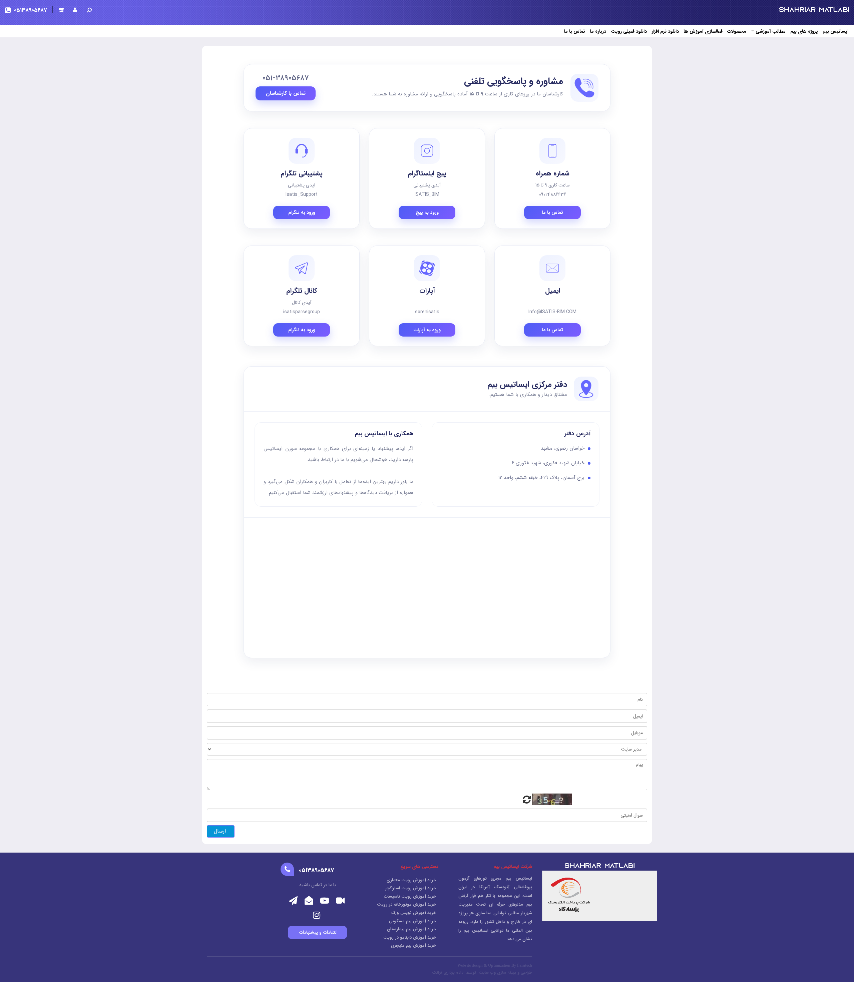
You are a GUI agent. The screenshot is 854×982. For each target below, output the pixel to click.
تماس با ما (574, 31)
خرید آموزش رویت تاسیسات (410, 896)
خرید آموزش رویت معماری (411, 880)
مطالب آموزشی (771, 31)
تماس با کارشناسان (286, 93)
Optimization (499, 965)
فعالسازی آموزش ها (703, 31)
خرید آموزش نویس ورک (413, 912)
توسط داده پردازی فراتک (454, 972)
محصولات (736, 31)
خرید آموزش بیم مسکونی (412, 921)
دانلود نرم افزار (665, 31)
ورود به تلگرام (301, 212)
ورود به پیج (427, 212)
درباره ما (598, 31)
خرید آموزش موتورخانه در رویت (406, 904)
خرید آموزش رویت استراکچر (410, 888)
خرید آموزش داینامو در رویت (409, 937)
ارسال (221, 831)
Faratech (524, 965)
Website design (470, 965)
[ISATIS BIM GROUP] (814, 9)
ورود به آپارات (427, 330)
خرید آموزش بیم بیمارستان (411, 929)
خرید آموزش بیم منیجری (413, 945)
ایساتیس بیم (835, 31)
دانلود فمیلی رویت (629, 31)
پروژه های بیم (804, 31)
